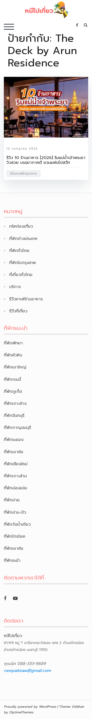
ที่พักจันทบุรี (14, 416)
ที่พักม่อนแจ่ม (15, 488)
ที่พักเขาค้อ (13, 452)
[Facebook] (5, 598)
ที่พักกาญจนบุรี (17, 428)
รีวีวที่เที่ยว (18, 311)
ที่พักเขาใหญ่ (15, 367)
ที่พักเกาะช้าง (15, 403)
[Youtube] (15, 598)
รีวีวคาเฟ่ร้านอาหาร (23, 173)
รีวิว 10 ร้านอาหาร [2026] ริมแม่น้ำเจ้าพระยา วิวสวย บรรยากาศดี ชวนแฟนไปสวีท (45, 160)
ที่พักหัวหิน (13, 355)
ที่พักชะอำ (12, 560)
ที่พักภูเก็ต (13, 391)
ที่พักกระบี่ (12, 379)
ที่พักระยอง (14, 440)
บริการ (15, 287)
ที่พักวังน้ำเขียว (17, 524)
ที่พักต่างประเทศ (23, 239)
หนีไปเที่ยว (13, 636)
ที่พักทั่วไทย (19, 251)
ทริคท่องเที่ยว (21, 226)
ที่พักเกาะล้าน (15, 476)
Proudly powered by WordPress (30, 706)
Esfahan (78, 706)
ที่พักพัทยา (13, 343)
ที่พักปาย (12, 500)
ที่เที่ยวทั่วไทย (20, 275)
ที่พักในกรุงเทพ (22, 263)
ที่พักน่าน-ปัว (15, 512)
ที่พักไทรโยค (14, 536)
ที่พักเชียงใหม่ (16, 464)
